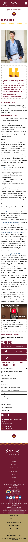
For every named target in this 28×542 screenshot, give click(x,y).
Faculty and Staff (5, 375)
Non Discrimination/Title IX (14, 535)
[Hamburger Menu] (25, 3)
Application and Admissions (8, 378)
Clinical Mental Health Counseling (10, 222)
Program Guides (5, 398)
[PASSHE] (13, 491)
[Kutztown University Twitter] (10, 497)
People (14, 474)
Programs (7, 346)
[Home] (9, 4)
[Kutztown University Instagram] (13, 497)
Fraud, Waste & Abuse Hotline (14, 532)
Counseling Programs (7, 368)
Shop (14, 478)
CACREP (5, 167)
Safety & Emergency (14, 518)
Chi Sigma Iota (5, 393)
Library (14, 464)
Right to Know (14, 515)
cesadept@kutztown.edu (10, 428)
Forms (2, 401)
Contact (14, 458)
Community (14, 468)
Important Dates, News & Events (10, 390)
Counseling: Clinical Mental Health (13, 510)
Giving (14, 481)
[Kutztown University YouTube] (16, 497)
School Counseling (14, 507)
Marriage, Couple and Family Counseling (12, 232)
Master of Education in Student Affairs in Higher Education (12, 372)
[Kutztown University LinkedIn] (20, 497)
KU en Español (14, 528)
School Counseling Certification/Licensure (12, 254)
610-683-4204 (7, 426)
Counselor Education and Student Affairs (12, 363)
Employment (14, 471)
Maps (14, 461)
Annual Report (5, 410)
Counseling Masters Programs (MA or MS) (12, 338)
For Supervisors (5, 396)
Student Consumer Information (14, 522)
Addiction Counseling (6, 211)
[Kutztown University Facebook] (7, 497)
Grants (3, 381)
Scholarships (4, 384)
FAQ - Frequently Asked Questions (10, 387)
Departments (20, 346)
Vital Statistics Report (7, 407)
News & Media (14, 455)
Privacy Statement (14, 539)
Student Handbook (6, 404)
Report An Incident (14, 525)
